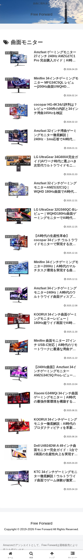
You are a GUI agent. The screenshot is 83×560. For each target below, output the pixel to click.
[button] (74, 501)
